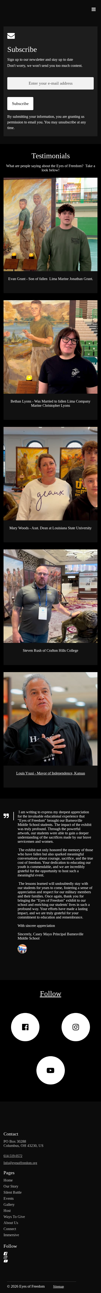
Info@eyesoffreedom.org (20, 1163)
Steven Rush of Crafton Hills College (50, 650)
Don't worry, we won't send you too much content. (44, 66)
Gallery (9, 1205)
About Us (11, 1223)
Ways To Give (14, 1217)
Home (8, 1180)
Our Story (11, 1186)
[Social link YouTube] (50, 1070)
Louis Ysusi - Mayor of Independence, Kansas (50, 773)
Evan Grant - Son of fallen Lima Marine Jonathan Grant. (50, 279)
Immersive (11, 1235)
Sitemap (58, 1286)
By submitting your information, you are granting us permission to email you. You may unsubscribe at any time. (46, 122)
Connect (10, 1229)
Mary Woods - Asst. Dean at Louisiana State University (50, 528)
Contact (11, 1133)
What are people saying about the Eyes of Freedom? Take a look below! (50, 168)
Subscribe (22, 49)
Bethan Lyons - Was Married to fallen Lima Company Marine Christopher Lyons (50, 403)
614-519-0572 (13, 1156)
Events (9, 1198)
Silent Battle (13, 1192)
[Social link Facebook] (25, 1027)
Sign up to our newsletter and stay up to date (40, 59)
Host (7, 1211)
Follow (10, 1246)
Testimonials (50, 155)
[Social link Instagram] (76, 1027)
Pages (9, 1172)
